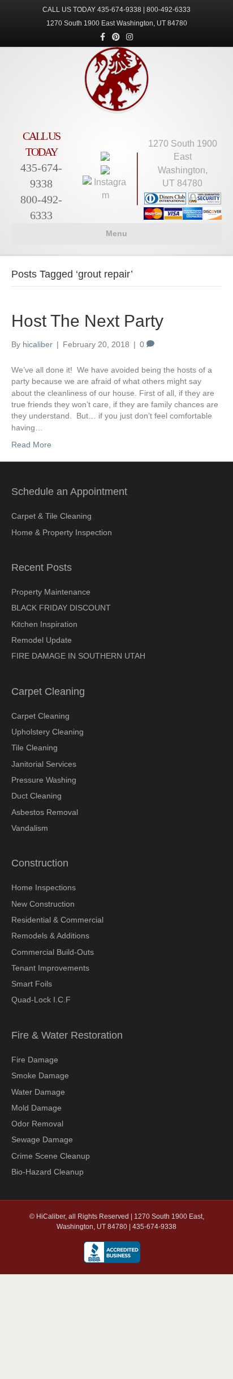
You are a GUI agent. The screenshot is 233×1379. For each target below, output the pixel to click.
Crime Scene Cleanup (50, 1155)
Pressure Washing (43, 779)
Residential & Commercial (57, 919)
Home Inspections (43, 887)
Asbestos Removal (44, 812)
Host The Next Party (87, 320)
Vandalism (29, 827)
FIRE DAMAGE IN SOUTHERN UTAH (78, 655)
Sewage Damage (42, 1139)
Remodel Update (41, 639)
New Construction (43, 903)
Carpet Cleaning (40, 715)
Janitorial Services (43, 764)
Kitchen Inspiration (44, 624)
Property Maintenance (50, 591)
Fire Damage (34, 1059)
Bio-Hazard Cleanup (47, 1171)
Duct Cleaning (36, 795)
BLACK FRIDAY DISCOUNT (61, 607)
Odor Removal (37, 1123)
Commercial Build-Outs (52, 952)
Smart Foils (31, 983)
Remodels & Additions (50, 935)
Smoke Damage (40, 1075)
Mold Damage (36, 1107)
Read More (31, 444)
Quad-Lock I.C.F (41, 999)
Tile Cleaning (34, 747)
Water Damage (38, 1091)
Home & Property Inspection (61, 532)
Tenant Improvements (50, 967)
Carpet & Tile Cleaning (51, 515)
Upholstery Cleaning (47, 731)
